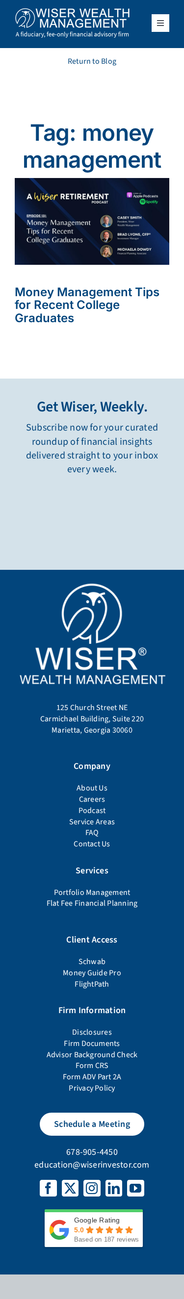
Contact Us (92, 844)
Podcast (92, 810)
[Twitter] (70, 1188)
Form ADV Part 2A (92, 1076)
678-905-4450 (92, 1152)
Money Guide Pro (92, 973)
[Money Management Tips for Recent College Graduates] (92, 182)
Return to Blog (92, 61)
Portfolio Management (92, 892)
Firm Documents (92, 1043)
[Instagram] (91, 1188)
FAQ (92, 832)
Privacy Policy (92, 1088)
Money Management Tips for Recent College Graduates (87, 305)
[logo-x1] (72, 11)
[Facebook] (48, 1188)
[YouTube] (135, 1188)
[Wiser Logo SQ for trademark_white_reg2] (91, 583)
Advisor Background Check (92, 1054)
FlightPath (92, 984)
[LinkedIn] (113, 1188)
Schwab (92, 961)
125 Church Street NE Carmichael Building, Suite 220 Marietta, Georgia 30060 (92, 718)
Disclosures (92, 1032)
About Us (92, 788)
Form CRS (92, 1065)
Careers (92, 799)
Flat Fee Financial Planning (92, 903)
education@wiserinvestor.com (91, 1165)
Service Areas (92, 821)
